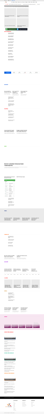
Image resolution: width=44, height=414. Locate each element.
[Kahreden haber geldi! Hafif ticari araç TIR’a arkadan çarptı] (8, 281)
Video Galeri (14, 410)
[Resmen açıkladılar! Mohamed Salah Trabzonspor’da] (10, 11)
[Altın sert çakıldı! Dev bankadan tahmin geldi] (8, 88)
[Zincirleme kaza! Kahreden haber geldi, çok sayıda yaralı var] (26, 281)
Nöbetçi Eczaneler (39, 31)
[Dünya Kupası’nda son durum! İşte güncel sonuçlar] (23, 11)
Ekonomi (38, 22)
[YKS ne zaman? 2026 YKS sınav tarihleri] (10, 21)
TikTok (40, 49)
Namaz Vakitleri (38, 34)
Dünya (37, 26)
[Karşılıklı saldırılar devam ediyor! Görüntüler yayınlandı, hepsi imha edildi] (16, 305)
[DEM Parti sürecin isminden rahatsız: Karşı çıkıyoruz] (6, 112)
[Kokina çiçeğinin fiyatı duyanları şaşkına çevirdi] (24, 88)
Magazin (14, 409)
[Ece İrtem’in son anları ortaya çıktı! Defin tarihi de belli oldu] (8, 214)
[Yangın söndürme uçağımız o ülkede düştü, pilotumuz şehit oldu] (35, 281)
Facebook (40, 42)
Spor (37, 21)
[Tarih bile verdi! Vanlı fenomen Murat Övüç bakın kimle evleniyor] (8, 265)
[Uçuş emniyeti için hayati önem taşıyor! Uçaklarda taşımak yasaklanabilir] (10, 126)
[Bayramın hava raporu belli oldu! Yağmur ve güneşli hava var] (26, 214)
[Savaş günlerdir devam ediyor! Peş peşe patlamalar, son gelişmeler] (6, 49)
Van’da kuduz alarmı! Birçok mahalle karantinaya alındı (29, 4)
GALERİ (5, 0)
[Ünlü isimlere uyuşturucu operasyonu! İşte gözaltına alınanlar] (35, 265)
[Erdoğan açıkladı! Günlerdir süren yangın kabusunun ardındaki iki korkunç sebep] (22, 126)
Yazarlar (37, 7)
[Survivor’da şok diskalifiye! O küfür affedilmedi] (26, 265)
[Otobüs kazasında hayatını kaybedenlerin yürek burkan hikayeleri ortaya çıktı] (17, 281)
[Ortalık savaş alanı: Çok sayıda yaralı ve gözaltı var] (17, 214)
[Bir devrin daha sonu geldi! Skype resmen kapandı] (10, 251)
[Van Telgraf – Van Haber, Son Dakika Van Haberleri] (5, 2)
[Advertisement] (9, 66)
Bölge (37, 17)
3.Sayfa (37, 18)
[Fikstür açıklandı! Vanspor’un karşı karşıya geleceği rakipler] (6, 203)
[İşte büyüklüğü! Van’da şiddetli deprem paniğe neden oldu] (6, 40)
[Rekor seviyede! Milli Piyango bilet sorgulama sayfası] (16, 88)
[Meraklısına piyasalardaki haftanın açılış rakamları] (6, 102)
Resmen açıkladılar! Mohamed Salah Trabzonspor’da (15, 4)
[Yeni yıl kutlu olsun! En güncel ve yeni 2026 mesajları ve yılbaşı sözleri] (6, 46)
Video (37, 6)
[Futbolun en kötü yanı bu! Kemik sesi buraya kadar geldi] (6, 206)
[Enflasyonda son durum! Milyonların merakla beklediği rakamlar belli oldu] (6, 98)
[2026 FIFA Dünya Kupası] (22, 172)
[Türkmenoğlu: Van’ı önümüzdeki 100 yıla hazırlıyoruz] (6, 52)
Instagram (40, 45)
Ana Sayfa (38, 3)
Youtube (40, 47)
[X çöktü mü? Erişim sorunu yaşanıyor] (23, 251)
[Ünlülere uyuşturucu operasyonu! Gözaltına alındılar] (23, 21)
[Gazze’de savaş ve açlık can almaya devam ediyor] (6, 301)
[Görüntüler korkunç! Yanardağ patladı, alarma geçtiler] (24, 305)
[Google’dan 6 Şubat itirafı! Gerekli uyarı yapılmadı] (6, 241)
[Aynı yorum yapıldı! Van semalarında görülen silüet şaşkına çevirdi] (6, 37)
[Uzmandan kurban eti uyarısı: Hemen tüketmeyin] (35, 214)
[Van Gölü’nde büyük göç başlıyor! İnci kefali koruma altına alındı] (6, 43)
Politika (37, 25)
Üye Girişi (38, 10)
